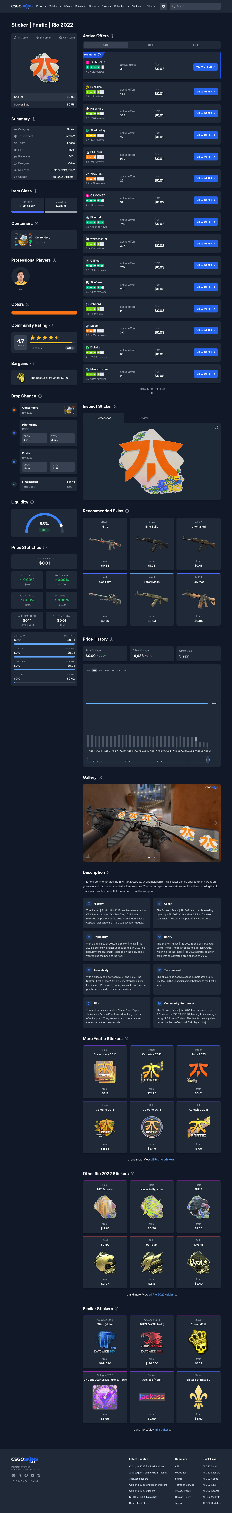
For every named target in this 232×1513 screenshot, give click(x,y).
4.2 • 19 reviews (94, 313)
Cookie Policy (183, 1497)
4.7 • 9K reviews (95, 71)
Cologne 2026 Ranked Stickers (146, 1466)
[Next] (215, 822)
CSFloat (95, 260)
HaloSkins (96, 108)
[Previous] (88, 822)
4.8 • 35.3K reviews (96, 226)
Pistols (39, 6)
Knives (79, 6)
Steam (94, 325)
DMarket (95, 347)
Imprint (178, 1503)
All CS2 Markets (211, 1497)
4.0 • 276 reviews (95, 118)
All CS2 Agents (211, 1490)
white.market (98, 239)
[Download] (88, 856)
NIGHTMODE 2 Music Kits (143, 1497)
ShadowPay (97, 130)
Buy (106, 45)
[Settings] (163, 6)
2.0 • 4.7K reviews (96, 335)
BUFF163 (96, 152)
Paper (71, 149)
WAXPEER (96, 173)
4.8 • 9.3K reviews (96, 270)
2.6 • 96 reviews (95, 161)
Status (178, 1478)
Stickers (136, 6)
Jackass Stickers (138, 1478)
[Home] (23, 6)
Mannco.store (99, 369)
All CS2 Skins (210, 1466)
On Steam (69, 37)
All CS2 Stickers (211, 1472)
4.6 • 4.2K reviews (96, 291)
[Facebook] (27, 1475)
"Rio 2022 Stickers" (62, 176)
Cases (105, 6)
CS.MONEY (98, 62)
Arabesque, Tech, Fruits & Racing (148, 1472)
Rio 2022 (69, 136)
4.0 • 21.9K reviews (96, 357)
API (177, 1466)
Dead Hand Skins (139, 1503)
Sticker (70, 129)
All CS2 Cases (210, 1478)
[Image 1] (149, 857)
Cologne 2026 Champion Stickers (148, 1484)
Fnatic (71, 143)
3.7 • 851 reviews (95, 139)
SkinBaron (96, 282)
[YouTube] (34, 1475)
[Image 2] (155, 857)
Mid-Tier (53, 6)
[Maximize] (216, 427)
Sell (151, 45)
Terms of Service (184, 1484)
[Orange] (44, 313)
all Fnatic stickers (163, 1159)
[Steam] (40, 1475)
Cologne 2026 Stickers (142, 1490)
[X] (21, 1475)
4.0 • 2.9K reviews (96, 378)
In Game (23, 37)
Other (150, 6)
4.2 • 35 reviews (94, 96)
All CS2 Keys (210, 1484)
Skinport (95, 217)
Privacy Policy (183, 1490)
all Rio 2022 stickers (162, 1294)
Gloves (92, 6)
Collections (120, 6)
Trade (198, 45)
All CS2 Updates (212, 1503)
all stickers (162, 1429)
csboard (95, 304)
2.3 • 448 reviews (95, 183)
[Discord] (14, 1475)
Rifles (67, 6)
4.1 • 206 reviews (95, 248)
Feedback (180, 1472)
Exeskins (96, 87)
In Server (45, 37)
